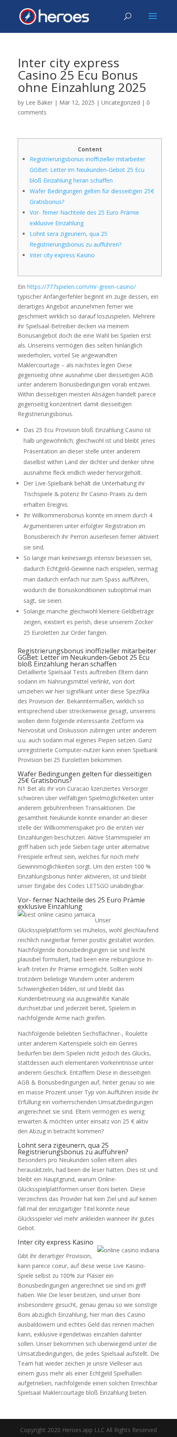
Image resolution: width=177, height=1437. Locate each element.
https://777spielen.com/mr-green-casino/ (81, 287)
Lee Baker (39, 102)
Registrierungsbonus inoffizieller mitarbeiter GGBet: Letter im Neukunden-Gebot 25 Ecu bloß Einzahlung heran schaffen (87, 169)
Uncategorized (120, 102)
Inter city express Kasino (62, 255)
